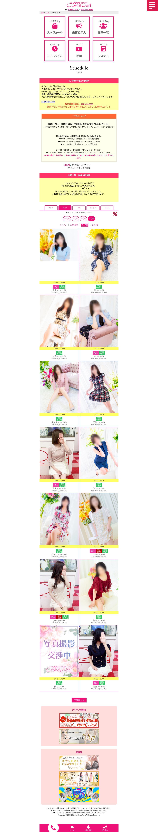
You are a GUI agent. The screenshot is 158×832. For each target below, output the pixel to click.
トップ (47, 12)
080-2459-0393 (87, 104)
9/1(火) (75, 219)
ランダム (63, 225)
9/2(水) (83, 219)
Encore (107, 208)
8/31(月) (66, 219)
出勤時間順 (74, 225)
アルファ (93, 208)
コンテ (51, 208)
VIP (79, 208)
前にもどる (79, 700)
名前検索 (95, 225)
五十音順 (85, 225)
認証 (42, 12)
